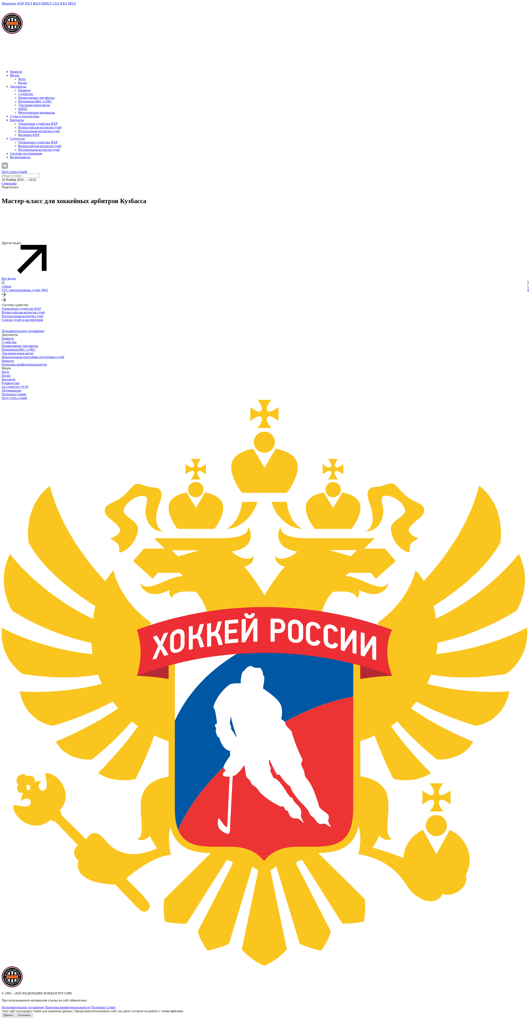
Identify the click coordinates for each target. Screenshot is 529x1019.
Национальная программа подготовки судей (33, 357)
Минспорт (9, 3)
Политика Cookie (14, 394)
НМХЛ (46, 3)
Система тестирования (26, 153)
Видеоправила (20, 157)
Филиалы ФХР (28, 135)
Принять (8, 1015)
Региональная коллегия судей (39, 131)
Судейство (25, 94)
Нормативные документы (36, 97)
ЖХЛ (37, 3)
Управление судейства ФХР (38, 123)
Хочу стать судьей (14, 171)
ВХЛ (28, 3)
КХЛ (63, 3)
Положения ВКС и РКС (35, 101)
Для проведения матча (34, 105)
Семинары (9, 183)
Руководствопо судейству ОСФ (15, 385)
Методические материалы (36, 112)
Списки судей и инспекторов (22, 320)
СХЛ (55, 3)
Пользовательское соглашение (23, 331)
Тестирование (11, 390)
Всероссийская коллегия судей (39, 127)
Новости (16, 71)
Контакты (17, 120)
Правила (24, 90)
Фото (22, 79)
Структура (17, 138)
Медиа (14, 75)
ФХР (20, 3)
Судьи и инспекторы (24, 116)
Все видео (9, 278)
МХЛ (72, 3)
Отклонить (24, 1015)
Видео (22, 83)
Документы (18, 86)
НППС (23, 109)
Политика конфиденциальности (24, 364)
